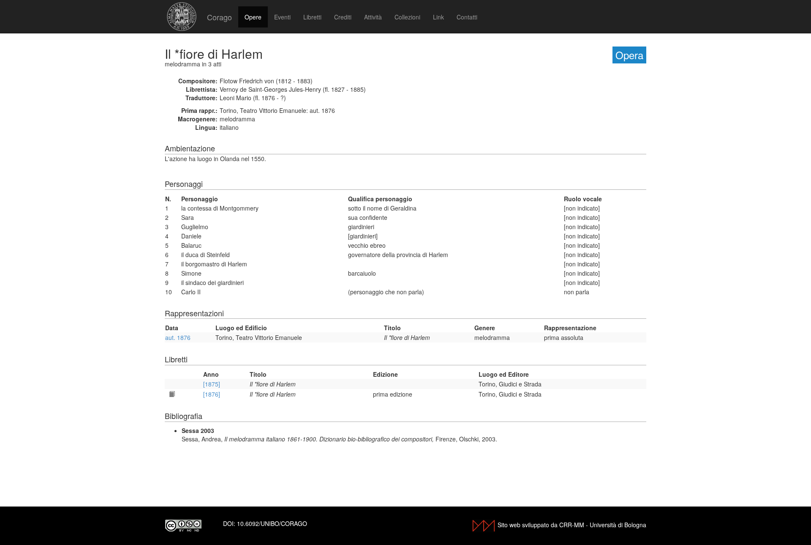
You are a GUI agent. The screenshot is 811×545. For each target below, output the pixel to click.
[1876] (211, 394)
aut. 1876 (178, 337)
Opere (253, 17)
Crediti (342, 17)
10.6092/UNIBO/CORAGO (272, 523)
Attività (373, 17)
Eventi (282, 17)
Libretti (312, 17)
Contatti (467, 17)
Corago (219, 16)
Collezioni (407, 17)
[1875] (211, 384)
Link (438, 17)
